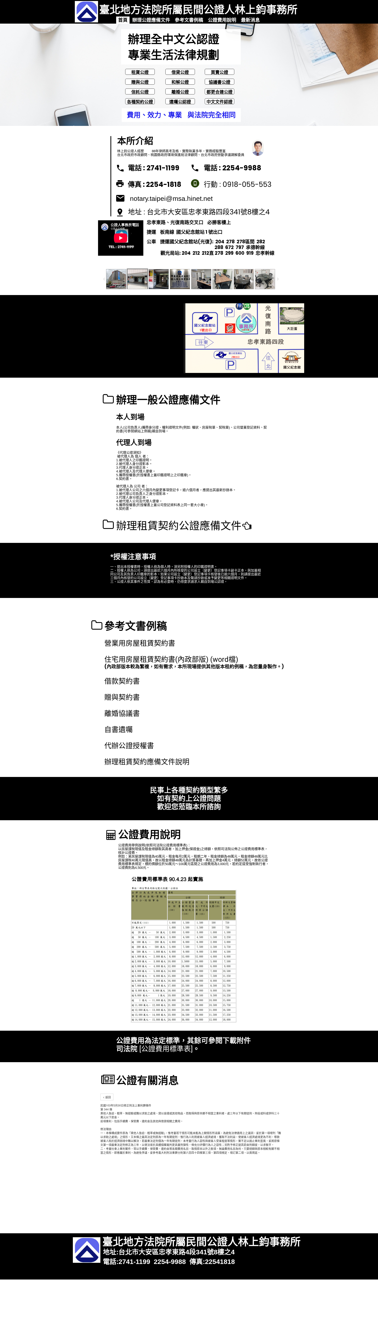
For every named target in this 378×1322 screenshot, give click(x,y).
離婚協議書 (122, 713)
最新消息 (250, 20)
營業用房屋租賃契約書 (139, 643)
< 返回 (107, 1097)
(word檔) (224, 659)
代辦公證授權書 (129, 746)
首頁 (123, 20)
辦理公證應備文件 (151, 20)
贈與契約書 (122, 697)
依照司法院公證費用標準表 (166, 845)
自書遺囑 (118, 730)
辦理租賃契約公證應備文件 (178, 526)
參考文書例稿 (189, 20)
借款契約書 (122, 681)
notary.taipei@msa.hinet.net (171, 198)
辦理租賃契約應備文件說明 (146, 762)
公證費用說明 (222, 20)
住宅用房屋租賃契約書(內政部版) (156, 659)
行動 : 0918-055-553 (237, 184)
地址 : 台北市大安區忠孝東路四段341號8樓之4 (199, 212)
